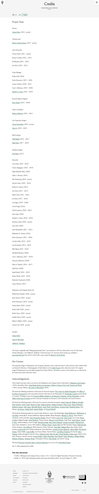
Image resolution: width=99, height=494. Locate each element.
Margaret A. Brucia (67, 415)
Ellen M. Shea (54, 434)
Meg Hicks (15, 143)
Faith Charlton (16, 405)
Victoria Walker (37, 436)
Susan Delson (76, 420)
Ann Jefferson (27, 427)
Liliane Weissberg (48, 436)
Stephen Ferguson (57, 405)
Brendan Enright (43, 422)
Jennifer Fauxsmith (69, 422)
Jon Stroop (20, 409)
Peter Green (67, 405)
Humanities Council (71, 394)
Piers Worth (52, 439)
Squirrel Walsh (38, 409)
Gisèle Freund (55, 368)
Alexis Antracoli (66, 402)
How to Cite (25, 480)
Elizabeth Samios (75, 407)
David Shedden (64, 434)
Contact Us (25, 471)
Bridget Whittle (79, 436)
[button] (96, 2)
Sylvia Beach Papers (65, 443)
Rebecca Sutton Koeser (19, 43)
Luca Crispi (59, 418)
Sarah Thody (47, 407)
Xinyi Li (14, 128)
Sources (15, 480)
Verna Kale (57, 427)
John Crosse (68, 418)
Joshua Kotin (16, 32)
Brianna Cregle (35, 405)
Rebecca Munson (17, 113)
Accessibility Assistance (18, 491)
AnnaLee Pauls (64, 407)
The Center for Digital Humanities (65, 391)
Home (15, 14)
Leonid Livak (21, 429)
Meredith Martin (37, 407)
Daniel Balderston (70, 413)
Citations (25, 482)
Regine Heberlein (77, 405)
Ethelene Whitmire (18, 439)
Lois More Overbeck (63, 432)
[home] (2, 2)
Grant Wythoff (50, 409)
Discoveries (16, 477)
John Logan (27, 407)
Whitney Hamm (47, 425)
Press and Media (27, 484)
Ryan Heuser (16, 103)
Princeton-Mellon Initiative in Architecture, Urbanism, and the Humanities (56, 396)
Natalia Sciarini (44, 434)
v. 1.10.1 (84, 490)
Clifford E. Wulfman (18, 343)
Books (14, 475)
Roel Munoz (55, 407)
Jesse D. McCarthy (18, 340)
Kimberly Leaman (17, 407)
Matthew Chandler (77, 402)
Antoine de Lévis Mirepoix (61, 429)
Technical (25, 477)
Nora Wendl (59, 436)
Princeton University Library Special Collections (33, 443)
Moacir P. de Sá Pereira (58, 355)
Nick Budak (15, 139)
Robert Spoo (73, 434)
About (20, 14)
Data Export (26, 475)
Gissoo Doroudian (18, 124)
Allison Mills (74, 429)
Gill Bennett (80, 413)
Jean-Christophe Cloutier (37, 418)
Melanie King (65, 427)
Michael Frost (79, 422)
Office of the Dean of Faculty (21, 398)
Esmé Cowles (26, 405)
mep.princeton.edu (18, 355)
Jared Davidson (33, 420)
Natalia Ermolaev (46, 405)
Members (15, 473)
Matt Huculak (82, 425)
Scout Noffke (30, 432)
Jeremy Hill (56, 425)
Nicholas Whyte (30, 439)
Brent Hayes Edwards (55, 422)
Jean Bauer (15, 154)
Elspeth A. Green (17, 92)
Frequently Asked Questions (30, 473)
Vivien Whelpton (68, 436)
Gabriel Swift (29, 409)
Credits (24, 486)
